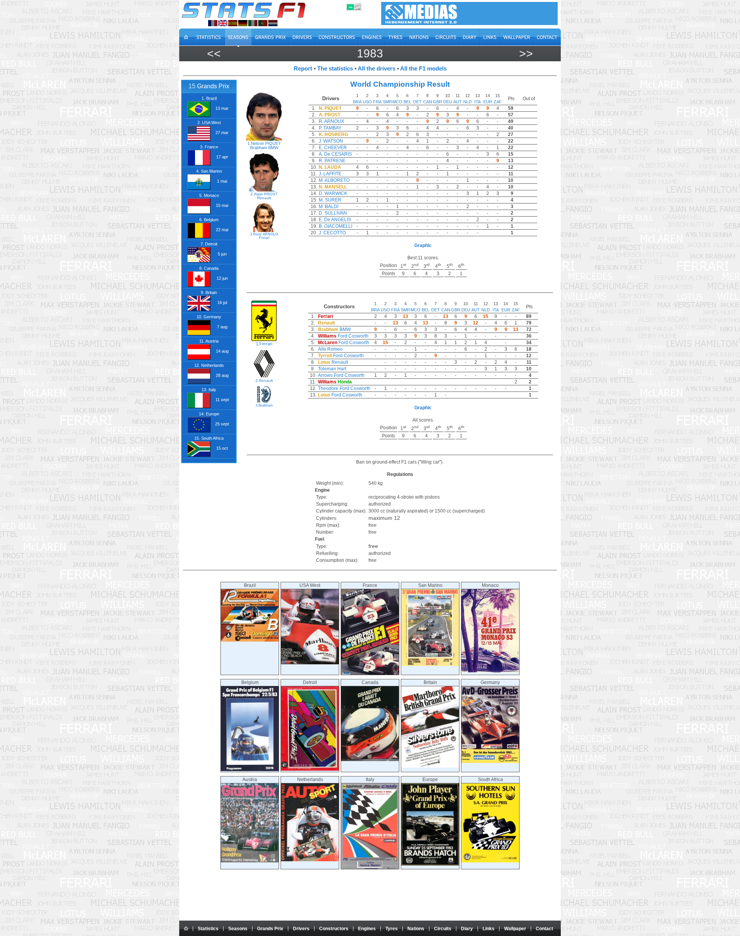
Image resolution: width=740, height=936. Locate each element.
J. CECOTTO (332, 232)
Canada (370, 682)
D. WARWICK (333, 193)
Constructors (333, 928)
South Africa (490, 779)
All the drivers (376, 68)
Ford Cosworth (353, 336)
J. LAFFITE (330, 173)
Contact (544, 928)
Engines (367, 928)
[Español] (232, 23)
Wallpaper (515, 928)
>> (526, 53)
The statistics (335, 68)
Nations (415, 928)
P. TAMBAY (330, 128)
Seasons (237, 928)
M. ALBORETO (334, 180)
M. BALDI (328, 206)
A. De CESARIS (335, 154)
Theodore (328, 388)
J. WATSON (331, 141)
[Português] (262, 23)
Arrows (325, 375)
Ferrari (264, 238)
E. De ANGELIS (335, 219)
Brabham (258, 147)
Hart (341, 368)
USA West (309, 585)
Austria (249, 779)
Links (488, 928)
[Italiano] (252, 23)
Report (303, 68)
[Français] (212, 23)
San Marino (430, 585)
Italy (370, 779)
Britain (430, 682)
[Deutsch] (242, 23)
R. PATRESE (332, 160)
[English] (222, 23)
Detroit (310, 682)
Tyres (391, 928)
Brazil (250, 585)
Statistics (208, 928)
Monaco (490, 585)
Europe (430, 779)
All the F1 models (423, 68)
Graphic (423, 245)
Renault (264, 198)
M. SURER (330, 200)
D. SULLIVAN (333, 213)
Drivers (301, 928)
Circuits (442, 928)
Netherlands (310, 779)
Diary (467, 928)
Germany (490, 682)
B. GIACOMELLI (335, 226)
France (370, 585)
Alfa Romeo (330, 349)
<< (214, 53)
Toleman (327, 368)
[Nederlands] (273, 23)
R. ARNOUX (331, 121)
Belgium (250, 682)
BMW (273, 147)
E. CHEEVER (333, 147)
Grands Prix (270, 928)
